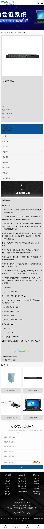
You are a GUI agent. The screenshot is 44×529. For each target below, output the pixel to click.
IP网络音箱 (12, 360)
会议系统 (36, 481)
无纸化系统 (36, 491)
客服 (27, 527)
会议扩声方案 (22, 478)
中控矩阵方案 (22, 486)
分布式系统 (6, 178)
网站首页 (7, 478)
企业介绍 (7, 491)
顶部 (38, 527)
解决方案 (7, 481)
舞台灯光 (5, 162)
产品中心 (13, 32)
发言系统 (5, 146)
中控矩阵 (5, 173)
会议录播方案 (22, 489)
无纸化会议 (6, 168)
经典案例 (7, 486)
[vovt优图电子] (8, 3)
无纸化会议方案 (22, 491)
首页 (8, 32)
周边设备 (5, 157)
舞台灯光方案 (22, 481)
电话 (16, 527)
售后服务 (7, 494)
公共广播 (20, 32)
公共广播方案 (22, 483)
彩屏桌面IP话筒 (13, 356)
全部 (4, 136)
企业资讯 (7, 489)
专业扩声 (5, 152)
